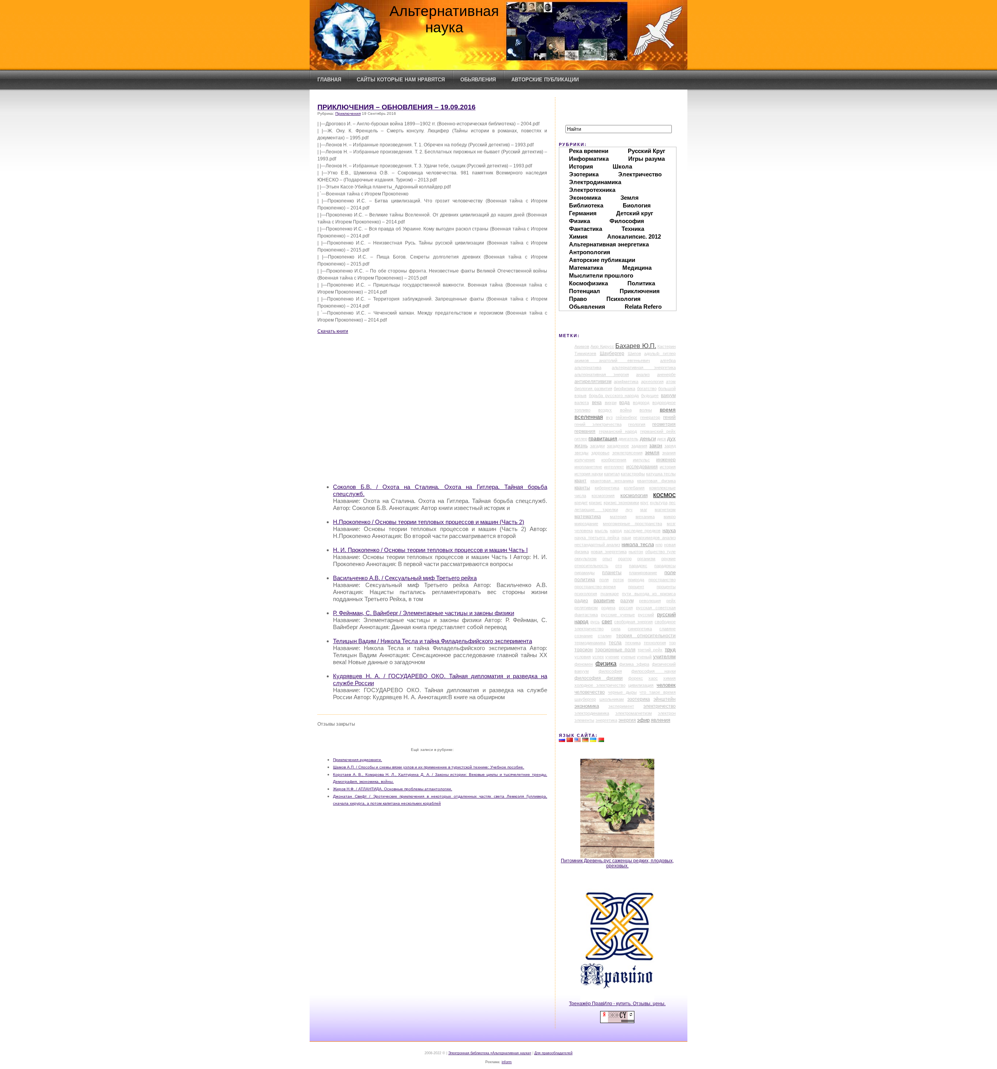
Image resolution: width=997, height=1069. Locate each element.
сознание (583, 635)
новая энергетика (608, 551)
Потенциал (584, 291)
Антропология (589, 252)
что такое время (657, 692)
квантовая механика (612, 480)
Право (578, 298)
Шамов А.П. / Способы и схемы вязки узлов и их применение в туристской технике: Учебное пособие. (428, 767)
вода (624, 402)
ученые (628, 656)
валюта (581, 402)
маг (643, 509)
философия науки (653, 671)
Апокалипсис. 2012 (634, 236)
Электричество (640, 174)
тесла (615, 642)
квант (580, 481)
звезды (581, 452)
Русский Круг (646, 151)
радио (581, 600)
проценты (666, 586)
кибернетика (607, 487)
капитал (612, 473)
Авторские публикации (545, 80)
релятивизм (586, 607)
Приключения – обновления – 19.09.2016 (396, 107)
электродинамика (591, 713)
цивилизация (641, 685)
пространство (662, 579)
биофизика (624, 388)
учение (612, 656)
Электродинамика (595, 182)
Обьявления (478, 80)
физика (606, 663)
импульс (641, 459)
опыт (607, 558)
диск (661, 438)
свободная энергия (633, 621)
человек (666, 685)
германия (584, 431)
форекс (635, 678)
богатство (647, 388)
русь (595, 621)
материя (618, 516)
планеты (612, 572)
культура (659, 502)
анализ (643, 374)
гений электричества (598, 424)
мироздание (586, 523)
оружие (668, 558)
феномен (583, 664)
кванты (582, 488)
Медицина (637, 267)
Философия (626, 221)
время (668, 409)
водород (641, 402)
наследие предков (642, 530)
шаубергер (585, 699)
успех (598, 656)
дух (671, 438)
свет (607, 621)
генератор (650, 417)
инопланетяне (588, 466)
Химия (578, 236)
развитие (604, 600)
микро (670, 516)
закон (655, 445)
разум (627, 600)
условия (582, 656)
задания (639, 445)
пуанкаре (610, 593)
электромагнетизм (633, 713)
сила (615, 628)
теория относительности (646, 635)
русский (646, 614)
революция (650, 600)
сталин (604, 635)
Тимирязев (585, 353)
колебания (634, 487)
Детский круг (634, 213)
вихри (611, 402)
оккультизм (585, 558)
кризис (595, 502)
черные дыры (622, 692)
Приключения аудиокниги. (357, 760)
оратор (625, 558)
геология (636, 424)
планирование (643, 572)
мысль (601, 530)
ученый (644, 656)
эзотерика (638, 699)
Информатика (589, 158)
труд (670, 649)
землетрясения (627, 452)
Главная (329, 80)
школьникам (611, 699)
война (626, 410)
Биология (637, 205)
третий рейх (650, 649)
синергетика (640, 628)
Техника (633, 228)
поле (670, 572)
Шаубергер (612, 353)
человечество (589, 692)
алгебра (668, 360)
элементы (584, 720)
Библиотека (586, 205)
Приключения (348, 113)
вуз (609, 417)
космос (664, 495)
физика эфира (634, 664)
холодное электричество (599, 685)
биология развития (593, 388)
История (581, 166)
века (597, 402)
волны (645, 410)
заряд (670, 445)
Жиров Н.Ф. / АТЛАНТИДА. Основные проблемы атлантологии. (392, 789)
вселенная (588, 417)
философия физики (598, 678)
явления (660, 720)
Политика (641, 283)
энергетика (606, 720)
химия (669, 678)
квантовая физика (656, 480)
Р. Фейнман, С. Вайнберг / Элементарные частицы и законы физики (423, 613)
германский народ (618, 431)
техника (633, 642)
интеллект (614, 466)
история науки (588, 473)
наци (626, 537)
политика (584, 579)
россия (626, 607)
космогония (603, 495)
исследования (642, 466)
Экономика (585, 197)
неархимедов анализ (654, 537)
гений (669, 417)
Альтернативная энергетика (609, 244)
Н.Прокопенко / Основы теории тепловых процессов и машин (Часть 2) (428, 522)
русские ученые (618, 614)
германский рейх (658, 431)
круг (644, 502)
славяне (667, 628)
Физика (579, 221)
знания (669, 452)
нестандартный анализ (597, 544)
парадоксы (665, 565)
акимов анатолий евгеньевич (612, 360)
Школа (622, 166)
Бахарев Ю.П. (635, 346)
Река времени (588, 151)
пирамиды (584, 572)
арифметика (626, 381)
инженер (666, 459)
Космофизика (588, 283)
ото (618, 565)
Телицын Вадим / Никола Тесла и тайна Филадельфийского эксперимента (432, 641)
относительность (591, 565)
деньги (648, 438)
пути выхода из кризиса (649, 593)
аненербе (666, 374)
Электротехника (592, 189)
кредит (581, 502)
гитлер (580, 438)
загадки (597, 445)
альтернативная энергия (601, 374)
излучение (584, 459)
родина (608, 607)
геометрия (664, 424)
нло (658, 544)
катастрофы (633, 473)
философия (610, 671)
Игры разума (646, 158)
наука (669, 530)
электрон (667, 713)
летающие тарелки (596, 509)
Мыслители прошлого (601, 275)
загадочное (618, 445)
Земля (629, 197)
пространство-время (595, 586)
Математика (586, 267)
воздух (605, 410)
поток (618, 579)
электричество (659, 706)
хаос (653, 678)
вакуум (668, 395)
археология (652, 381)
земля (652, 452)
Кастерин (666, 346)
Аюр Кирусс (602, 346)
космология (634, 495)
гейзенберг (626, 417)
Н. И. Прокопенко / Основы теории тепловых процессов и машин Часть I (430, 550)
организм (646, 558)
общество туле (660, 551)
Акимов (581, 346)
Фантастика (585, 228)
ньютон (636, 551)
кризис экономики (621, 502)
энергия (627, 720)
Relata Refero (643, 306)
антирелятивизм (592, 381)
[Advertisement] (440, 421)
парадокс (638, 565)
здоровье (600, 452)
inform (507, 1062)
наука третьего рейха (596, 537)
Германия (583, 213)
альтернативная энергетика (644, 367)
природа (636, 579)
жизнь (581, 445)
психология (585, 593)
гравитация (602, 438)
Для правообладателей (553, 1053)
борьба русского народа (614, 395)
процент (636, 586)
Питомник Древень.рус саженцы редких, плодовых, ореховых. (617, 863)
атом (671, 381)
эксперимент (621, 706)
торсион (583, 649)
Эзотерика (584, 174)
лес (672, 502)
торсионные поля (615, 649)
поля (604, 579)
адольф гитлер (660, 353)
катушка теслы (661, 473)
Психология (623, 298)
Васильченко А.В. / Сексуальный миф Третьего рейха (405, 578)
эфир (643, 720)
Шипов (634, 353)
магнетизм (665, 509)
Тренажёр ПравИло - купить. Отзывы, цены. (617, 1003)
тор (672, 642)
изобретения (613, 459)
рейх (671, 600)
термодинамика (590, 642)
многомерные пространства (632, 523)
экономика (586, 706)
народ (616, 530)
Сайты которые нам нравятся (401, 80)
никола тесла (638, 544)
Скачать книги (332, 331)
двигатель (628, 438)
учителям (664, 656)
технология (655, 642)
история (668, 466)
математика (587, 516)
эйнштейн (665, 699)
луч (628, 509)
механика (645, 516)
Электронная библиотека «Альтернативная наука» (489, 1053)
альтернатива (587, 367)
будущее (650, 395)
